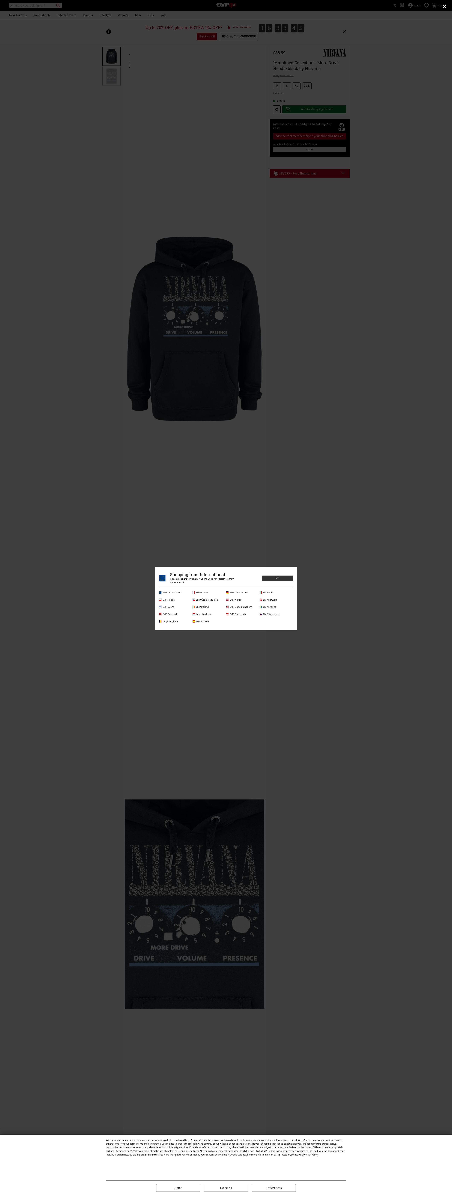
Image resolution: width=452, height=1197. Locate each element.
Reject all (226, 1187)
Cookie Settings (238, 1154)
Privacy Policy (310, 1154)
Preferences (274, 1188)
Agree (178, 1187)
